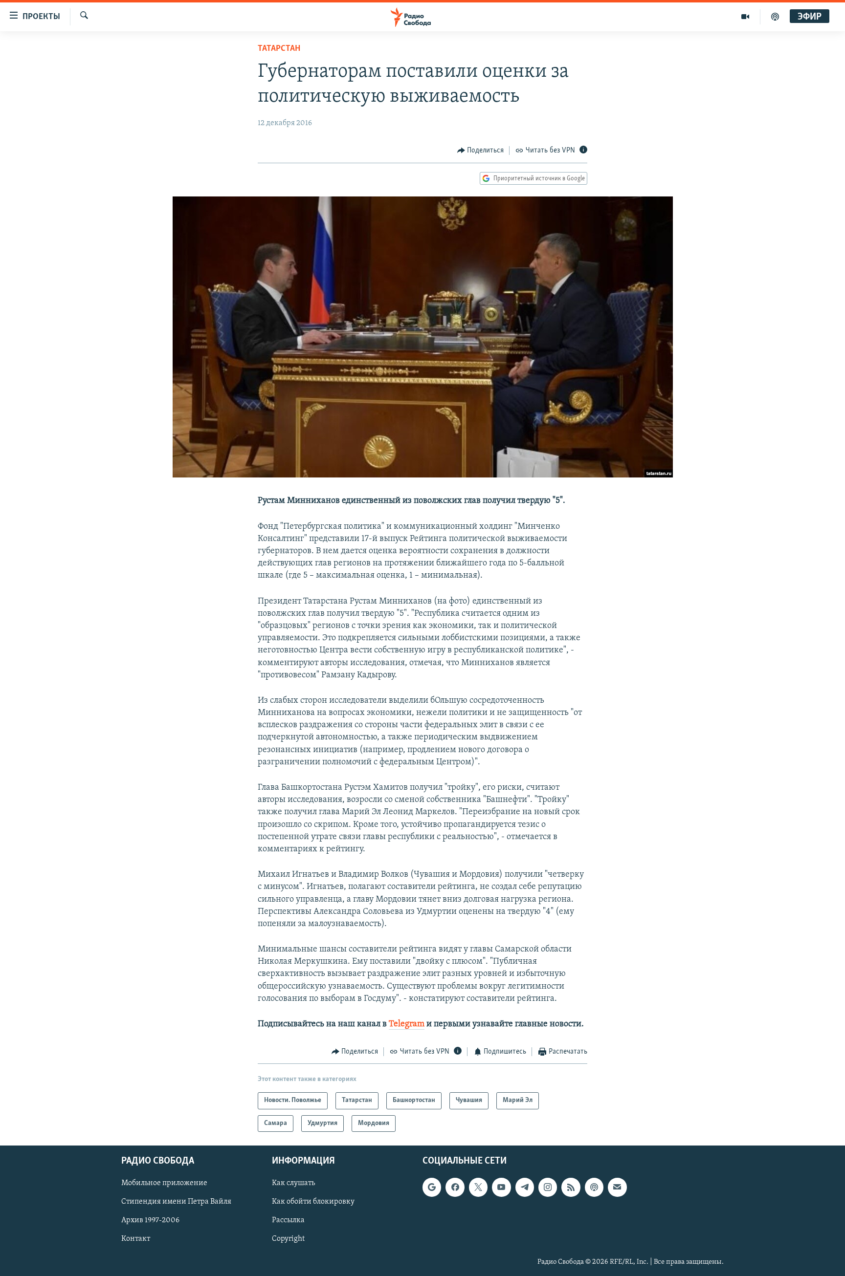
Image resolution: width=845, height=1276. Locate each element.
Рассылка (288, 1221)
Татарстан (279, 48)
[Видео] (745, 16)
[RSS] (570, 1187)
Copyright (288, 1239)
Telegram (406, 1024)
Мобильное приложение (164, 1184)
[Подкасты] (594, 1187)
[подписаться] (617, 1187)
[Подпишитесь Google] (431, 1187)
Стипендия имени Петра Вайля (176, 1202)
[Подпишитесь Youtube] (501, 1187)
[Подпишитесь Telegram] (524, 1187)
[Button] (480, 150)
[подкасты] (775, 16)
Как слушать (293, 1184)
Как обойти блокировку (313, 1202)
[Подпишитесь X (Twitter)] (478, 1187)
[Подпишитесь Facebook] (454, 1187)
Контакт (135, 1239)
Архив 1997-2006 (150, 1221)
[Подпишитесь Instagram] (547, 1187)
